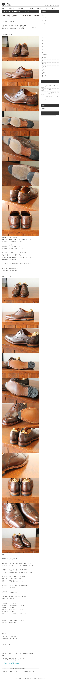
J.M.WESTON (44, 29)
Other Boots (44, 75)
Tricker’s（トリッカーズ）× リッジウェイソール (50, 99)
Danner (43, 60)
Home (3, 8)
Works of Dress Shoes (12, 11)
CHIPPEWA (44, 63)
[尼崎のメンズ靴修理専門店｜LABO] (6, 2)
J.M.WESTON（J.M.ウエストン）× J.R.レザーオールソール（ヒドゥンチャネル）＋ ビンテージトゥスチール (50, 85)
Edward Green (44, 26)
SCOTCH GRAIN (24, 11)
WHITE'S (43, 72)
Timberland (44, 66)
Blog (46, 8)
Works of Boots (44, 54)
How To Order (30, 8)
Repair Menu (20, 8)
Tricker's (43, 42)
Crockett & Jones (45, 23)
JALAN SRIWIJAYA (45, 48)
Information (44, 17)
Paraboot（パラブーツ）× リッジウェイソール (50, 96)
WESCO (43, 69)
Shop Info (39, 8)
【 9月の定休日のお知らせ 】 (47, 89)
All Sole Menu (11, 8)
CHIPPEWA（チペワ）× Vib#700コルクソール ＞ (31, 671)
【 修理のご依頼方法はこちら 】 (12, 663)
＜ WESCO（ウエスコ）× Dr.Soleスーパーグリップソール (11, 671)
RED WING (44, 57)
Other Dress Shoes (45, 51)
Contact (53, 8)
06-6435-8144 (56, 3)
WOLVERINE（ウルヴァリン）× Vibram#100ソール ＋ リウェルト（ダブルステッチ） (50, 93)
